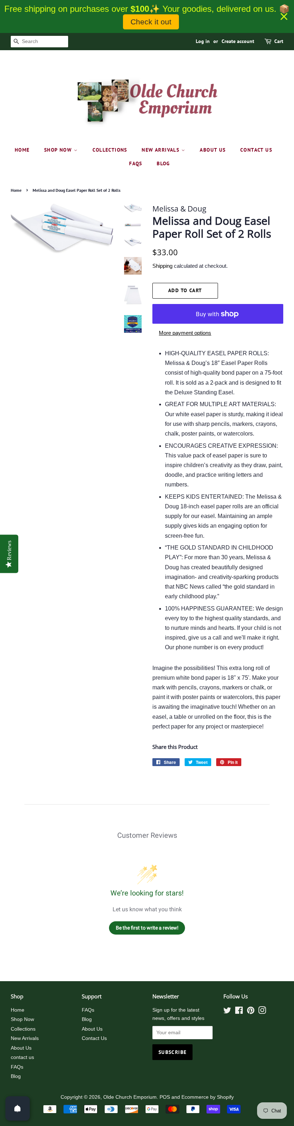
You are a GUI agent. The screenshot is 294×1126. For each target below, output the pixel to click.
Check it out (151, 22)
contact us (256, 150)
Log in (203, 41)
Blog (163, 163)
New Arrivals (161, 150)
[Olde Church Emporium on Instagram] (262, 1012)
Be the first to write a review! (147, 928)
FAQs (135, 163)
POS (165, 1097)
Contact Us (94, 1038)
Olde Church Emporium (130, 1097)
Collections (110, 150)
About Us (213, 150)
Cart (278, 41)
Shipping (162, 266)
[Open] (17, 1108)
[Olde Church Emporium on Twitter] (227, 1012)
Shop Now (59, 150)
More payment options (185, 333)
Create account (238, 41)
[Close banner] (284, 16)
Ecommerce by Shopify (207, 1097)
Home (22, 150)
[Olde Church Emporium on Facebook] (239, 1012)
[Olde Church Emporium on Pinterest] (251, 1012)
